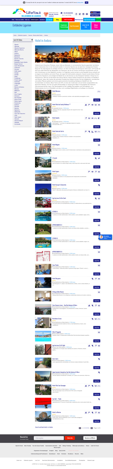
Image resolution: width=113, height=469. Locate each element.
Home (13, 19)
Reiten (87, 445)
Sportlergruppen (74, 26)
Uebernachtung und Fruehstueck (39, 453)
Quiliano (16, 104)
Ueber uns (27, 19)
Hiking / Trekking (67, 445)
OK (86, 2)
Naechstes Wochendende (48, 460)
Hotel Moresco (56, 91)
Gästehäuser (52, 453)
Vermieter (63, 453)
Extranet (99, 19)
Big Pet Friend (19, 445)
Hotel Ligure (55, 171)
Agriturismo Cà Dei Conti (59, 198)
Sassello (16, 106)
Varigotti (16, 122)
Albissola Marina (19, 50)
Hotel (58, 453)
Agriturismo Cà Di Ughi (58, 345)
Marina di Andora (19, 87)
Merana (16, 89)
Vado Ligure (17, 117)
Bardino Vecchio (18, 58)
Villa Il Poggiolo (56, 332)
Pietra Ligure (18, 101)
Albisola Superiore (19, 48)
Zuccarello (17, 124)
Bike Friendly (27, 445)
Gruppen (51, 450)
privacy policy (80, 2)
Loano (16, 85)
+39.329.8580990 (68, 13)
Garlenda (17, 81)
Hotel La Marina (56, 412)
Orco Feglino (18, 94)
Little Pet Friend (95, 445)
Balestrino (17, 55)
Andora (46, 35)
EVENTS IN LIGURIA (73, 450)
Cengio (16, 73)
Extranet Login (90, 460)
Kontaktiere (42, 19)
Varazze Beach (18, 120)
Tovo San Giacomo (19, 113)
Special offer (62, 450)
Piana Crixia (17, 99)
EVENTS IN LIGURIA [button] (68, 19)
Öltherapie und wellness (78, 445)
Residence (70, 453)
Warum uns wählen (20, 19)
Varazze (16, 119)
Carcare (16, 69)
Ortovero (16, 96)
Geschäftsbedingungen (71, 460)
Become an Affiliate (90, 438)
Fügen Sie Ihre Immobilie (89, 19)
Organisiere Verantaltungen (41, 450)
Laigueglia (17, 83)
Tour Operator (49, 19)
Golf (60, 445)
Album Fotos (96, 26)
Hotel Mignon (56, 145)
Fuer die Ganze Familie (38, 445)
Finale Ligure (18, 80)
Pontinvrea (17, 103)
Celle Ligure (17, 71)
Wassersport (57, 447)
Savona (16, 108)
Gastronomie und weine (51, 445)
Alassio (16, 44)
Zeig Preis (96, 100)
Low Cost (37, 460)
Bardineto (17, 57)
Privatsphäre (82, 460)
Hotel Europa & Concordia (59, 185)
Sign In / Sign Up (94, 15)
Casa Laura (55, 359)
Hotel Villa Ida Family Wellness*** (61, 104)
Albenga (16, 46)
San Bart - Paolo (56, 399)
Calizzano (17, 67)
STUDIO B (55, 238)
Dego (15, 76)
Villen (82, 453)
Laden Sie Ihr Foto (85, 26)
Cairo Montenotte (19, 65)
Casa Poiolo (55, 265)
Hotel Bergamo (56, 278)
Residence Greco (56, 319)
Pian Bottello (17, 97)
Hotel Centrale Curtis (58, 131)
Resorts (77, 453)
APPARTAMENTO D (57, 252)
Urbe (15, 115)
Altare (16, 51)
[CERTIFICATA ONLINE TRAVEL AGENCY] (46, 14)
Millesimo (17, 90)
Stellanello (17, 111)
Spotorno (17, 110)
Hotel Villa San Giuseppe (59, 385)
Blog (56, 450)
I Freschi (54, 158)
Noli (15, 92)
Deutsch (95, 12)
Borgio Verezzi (18, 64)
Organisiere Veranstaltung (64, 26)
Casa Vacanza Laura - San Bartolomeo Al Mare (64, 305)
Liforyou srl (53, 465)
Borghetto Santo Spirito (20, 62)
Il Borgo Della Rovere (58, 292)
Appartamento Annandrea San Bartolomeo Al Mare (65, 372)
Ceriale (16, 74)
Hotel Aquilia (55, 118)
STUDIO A (55, 211)
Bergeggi (17, 60)
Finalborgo (17, 78)
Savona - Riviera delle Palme (35, 35)
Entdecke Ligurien (35, 19)
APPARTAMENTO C (57, 225)
